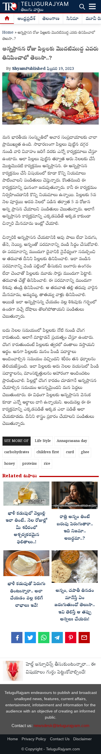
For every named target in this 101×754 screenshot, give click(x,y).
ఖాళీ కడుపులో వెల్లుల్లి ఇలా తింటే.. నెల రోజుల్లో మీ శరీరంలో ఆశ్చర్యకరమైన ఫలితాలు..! (26, 528)
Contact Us (60, 739)
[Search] (82, 7)
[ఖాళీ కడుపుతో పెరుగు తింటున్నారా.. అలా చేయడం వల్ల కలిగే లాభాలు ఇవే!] (26, 564)
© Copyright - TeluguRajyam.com (50, 749)
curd (70, 452)
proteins (29, 464)
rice (47, 464)
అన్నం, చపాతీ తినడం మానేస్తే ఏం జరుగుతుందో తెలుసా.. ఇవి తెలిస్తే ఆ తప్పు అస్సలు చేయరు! (74, 605)
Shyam (19, 69)
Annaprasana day (72, 441)
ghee (85, 452)
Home (7, 33)
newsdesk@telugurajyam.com (61, 725)
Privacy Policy (34, 739)
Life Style (43, 441)
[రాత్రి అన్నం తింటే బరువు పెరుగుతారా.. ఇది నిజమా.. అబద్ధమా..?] (75, 497)
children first (47, 452)
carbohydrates (16, 452)
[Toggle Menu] (92, 6)
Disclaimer (82, 739)
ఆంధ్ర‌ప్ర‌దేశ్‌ (26, 19)
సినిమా (72, 19)
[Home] (7, 18)
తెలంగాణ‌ (50, 19)
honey (9, 464)
